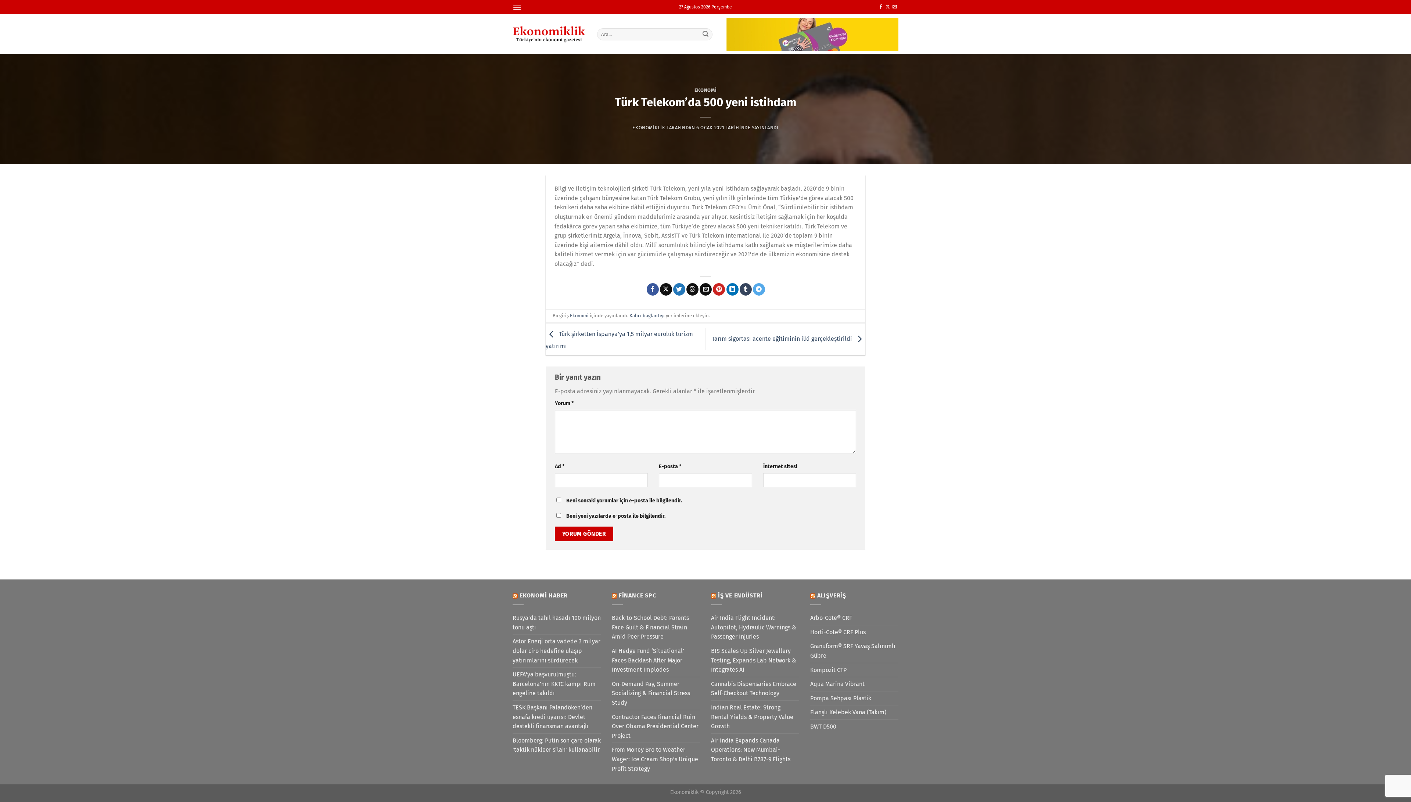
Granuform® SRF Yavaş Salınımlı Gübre (852, 651)
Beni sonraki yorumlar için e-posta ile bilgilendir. (624, 501)
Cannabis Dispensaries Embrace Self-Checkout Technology (753, 688)
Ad (559, 466)
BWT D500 (823, 726)
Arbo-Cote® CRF (831, 617)
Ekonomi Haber (544, 595)
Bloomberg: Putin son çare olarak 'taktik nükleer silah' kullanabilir (557, 745)
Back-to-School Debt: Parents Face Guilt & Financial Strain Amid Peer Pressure (650, 627)
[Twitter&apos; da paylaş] (679, 289)
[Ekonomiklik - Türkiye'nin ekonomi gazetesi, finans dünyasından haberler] (549, 34)
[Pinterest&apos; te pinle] (719, 289)
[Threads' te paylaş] (692, 289)
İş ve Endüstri (740, 595)
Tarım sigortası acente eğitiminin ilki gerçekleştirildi (783, 338)
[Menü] (517, 7)
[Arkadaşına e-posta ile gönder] (706, 289)
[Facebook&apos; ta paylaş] (653, 289)
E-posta (670, 466)
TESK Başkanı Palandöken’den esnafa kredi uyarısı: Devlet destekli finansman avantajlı (552, 717)
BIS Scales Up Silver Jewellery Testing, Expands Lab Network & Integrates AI (753, 660)
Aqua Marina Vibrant (837, 683)
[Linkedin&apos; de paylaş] (732, 289)
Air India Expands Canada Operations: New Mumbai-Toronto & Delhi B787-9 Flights (750, 750)
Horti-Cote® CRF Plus (838, 632)
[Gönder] (706, 34)
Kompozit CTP (828, 669)
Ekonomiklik (648, 127)
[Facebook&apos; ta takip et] (881, 7)
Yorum (564, 403)
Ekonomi (705, 90)
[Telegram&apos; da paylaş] (759, 289)
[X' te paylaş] (666, 289)
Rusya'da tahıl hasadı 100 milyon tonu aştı (557, 622)
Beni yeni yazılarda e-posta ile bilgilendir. (615, 516)
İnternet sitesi (780, 466)
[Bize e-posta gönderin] (895, 7)
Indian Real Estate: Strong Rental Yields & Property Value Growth (752, 717)
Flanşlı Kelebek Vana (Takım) (848, 712)
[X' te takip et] (888, 7)
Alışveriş (831, 595)
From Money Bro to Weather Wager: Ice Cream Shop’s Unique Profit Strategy (655, 759)
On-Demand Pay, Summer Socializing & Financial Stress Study (651, 693)
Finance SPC (637, 595)
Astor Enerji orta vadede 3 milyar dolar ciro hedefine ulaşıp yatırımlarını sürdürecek (556, 651)
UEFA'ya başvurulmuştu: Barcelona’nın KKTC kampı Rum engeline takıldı (554, 684)
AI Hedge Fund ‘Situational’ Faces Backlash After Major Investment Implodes (648, 660)
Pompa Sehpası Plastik (840, 698)
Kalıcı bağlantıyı (647, 315)
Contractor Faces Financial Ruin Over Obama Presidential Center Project (655, 726)
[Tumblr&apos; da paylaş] (746, 289)
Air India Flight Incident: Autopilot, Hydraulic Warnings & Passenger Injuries (753, 627)
